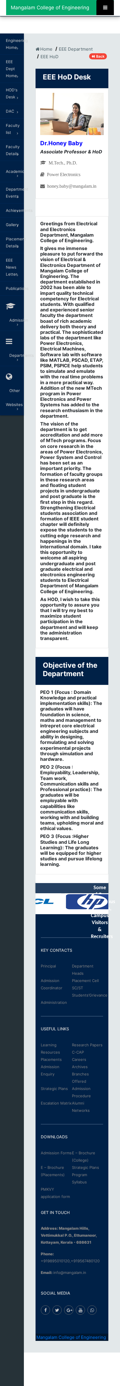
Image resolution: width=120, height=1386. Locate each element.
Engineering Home (15, 44)
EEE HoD (49, 56)
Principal (48, 966)
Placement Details (15, 242)
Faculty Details (13, 150)
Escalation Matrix (56, 1103)
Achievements (15, 210)
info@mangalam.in (69, 1272)
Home (46, 49)
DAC (10, 111)
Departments (15, 355)
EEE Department (76, 49)
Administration (54, 1002)
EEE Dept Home (11, 68)
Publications (15, 288)
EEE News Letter (11, 267)
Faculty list (13, 129)
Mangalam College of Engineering (50, 7)
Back (100, 56)
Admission (15, 320)
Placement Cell (85, 980)
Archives (80, 1066)
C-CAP (78, 1052)
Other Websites (14, 397)
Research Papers (87, 1045)
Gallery (12, 224)
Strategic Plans (54, 1088)
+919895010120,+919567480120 (70, 1261)
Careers (79, 1059)
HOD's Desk (11, 93)
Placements (51, 1059)
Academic (15, 171)
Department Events (15, 192)
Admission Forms (56, 1153)
